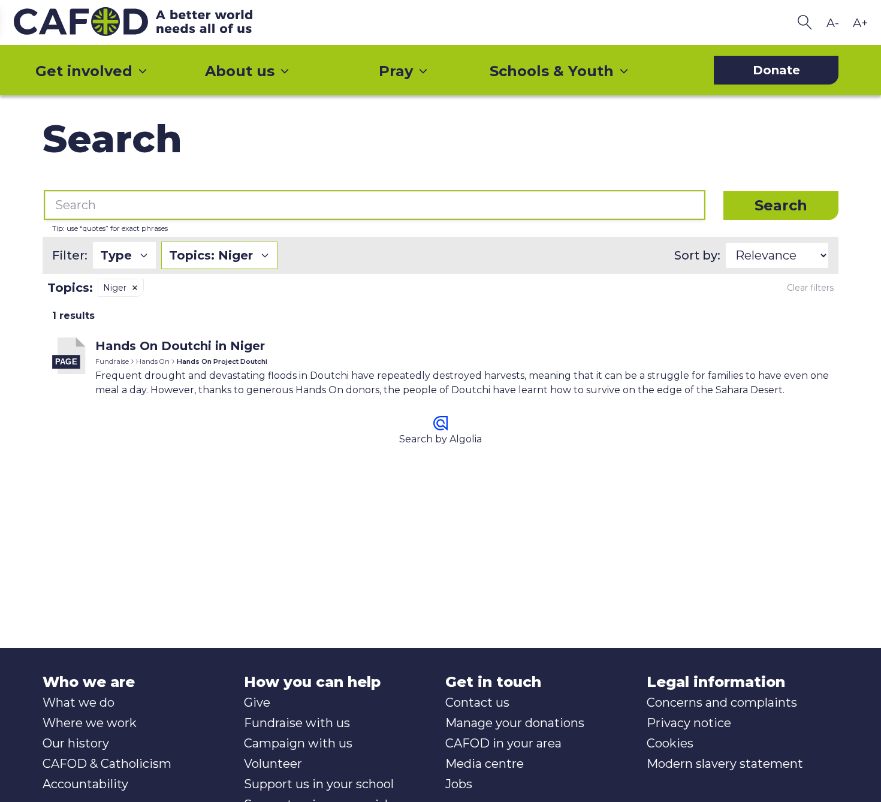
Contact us (477, 702)
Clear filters (810, 287)
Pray (396, 71)
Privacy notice (689, 723)
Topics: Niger (211, 255)
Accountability (85, 784)
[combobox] (374, 205)
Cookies (670, 743)
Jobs (458, 784)
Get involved (83, 71)
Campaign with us (298, 743)
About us (239, 71)
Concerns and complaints (722, 702)
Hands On (153, 361)
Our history (76, 743)
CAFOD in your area (503, 743)
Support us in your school (319, 784)
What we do (78, 702)
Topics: (70, 288)
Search (781, 205)
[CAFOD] (157, 22)
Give (257, 702)
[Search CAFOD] (805, 22)
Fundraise (112, 361)
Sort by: (697, 255)
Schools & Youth (552, 71)
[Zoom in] (860, 23)
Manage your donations (514, 723)
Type (116, 255)
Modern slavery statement (725, 763)
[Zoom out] (832, 23)
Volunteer (273, 763)
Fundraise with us (297, 723)
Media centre (484, 763)
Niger (114, 287)
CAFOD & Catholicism (107, 763)
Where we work (90, 723)
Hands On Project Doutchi (222, 361)
